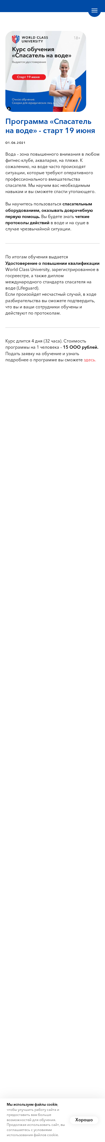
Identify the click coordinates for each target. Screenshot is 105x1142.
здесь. (90, 360)
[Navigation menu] (94, 10)
